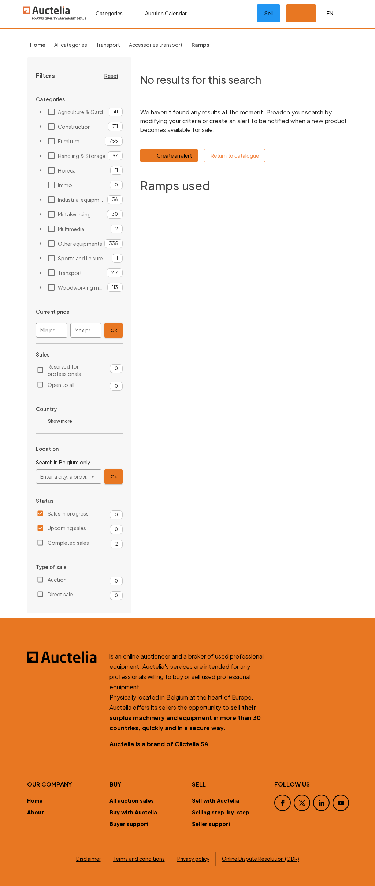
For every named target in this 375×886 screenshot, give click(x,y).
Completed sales (68, 542)
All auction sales (131, 800)
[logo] (54, 13)
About (35, 812)
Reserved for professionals (64, 370)
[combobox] (68, 476)
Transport (108, 44)
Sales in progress (68, 513)
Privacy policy (193, 859)
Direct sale (60, 594)
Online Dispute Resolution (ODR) (260, 859)
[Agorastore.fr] (64, 657)
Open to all (61, 384)
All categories (70, 44)
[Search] (218, 13)
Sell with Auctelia (215, 800)
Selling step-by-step (220, 812)
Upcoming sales (67, 528)
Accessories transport (156, 44)
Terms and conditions (139, 859)
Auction (57, 579)
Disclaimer (88, 859)
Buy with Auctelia (133, 812)
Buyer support (129, 824)
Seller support (211, 824)
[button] (301, 13)
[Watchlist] (242, 13)
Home (34, 800)
